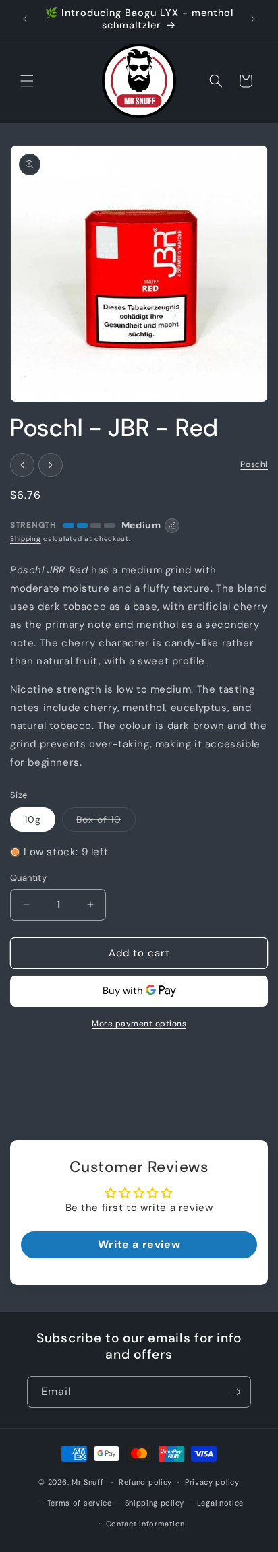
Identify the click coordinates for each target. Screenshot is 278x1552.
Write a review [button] (139, 1244)
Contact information (145, 1523)
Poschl (254, 464)
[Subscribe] (235, 1392)
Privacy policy (212, 1482)
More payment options (139, 1023)
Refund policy (145, 1482)
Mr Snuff (88, 1482)
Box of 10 (106, 822)
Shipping (25, 538)
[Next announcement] (253, 19)
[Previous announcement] (25, 19)
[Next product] (50, 465)
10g (32, 819)
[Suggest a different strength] (172, 525)
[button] (27, 81)
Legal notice (220, 1503)
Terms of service (79, 1503)
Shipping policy (155, 1503)
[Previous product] (22, 465)
